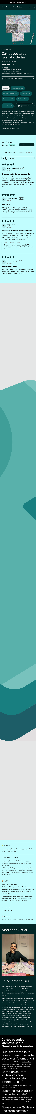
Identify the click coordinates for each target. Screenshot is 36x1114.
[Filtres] (4, 158)
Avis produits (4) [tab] (10, 152)
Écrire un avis (26, 145)
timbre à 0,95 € (14, 1085)
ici (9, 874)
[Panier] (34, 7)
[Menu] (2, 7)
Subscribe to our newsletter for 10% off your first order (11, 70)
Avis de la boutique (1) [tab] (26, 152)
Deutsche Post (26, 1062)
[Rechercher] (6, 7)
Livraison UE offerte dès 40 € (13, 78)
